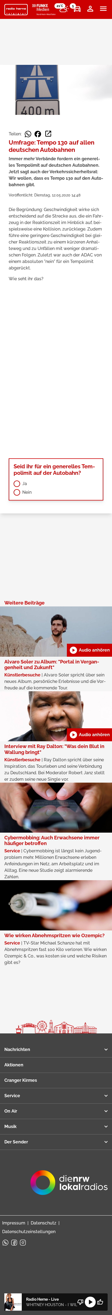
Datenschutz (43, 1223)
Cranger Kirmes (20, 1080)
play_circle (90, 1302)
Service (12, 1095)
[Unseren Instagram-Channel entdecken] (23, 1242)
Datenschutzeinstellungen (28, 1231)
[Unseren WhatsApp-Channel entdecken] (5, 1242)
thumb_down (80, 1302)
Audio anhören (89, 650)
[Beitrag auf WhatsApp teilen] (28, 134)
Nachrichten (17, 1049)
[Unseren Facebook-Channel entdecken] (14, 1242)
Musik (10, 1126)
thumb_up (100, 1302)
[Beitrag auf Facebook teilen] (38, 134)
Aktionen (13, 1064)
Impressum (13, 1223)
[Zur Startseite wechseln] (16, 9)
